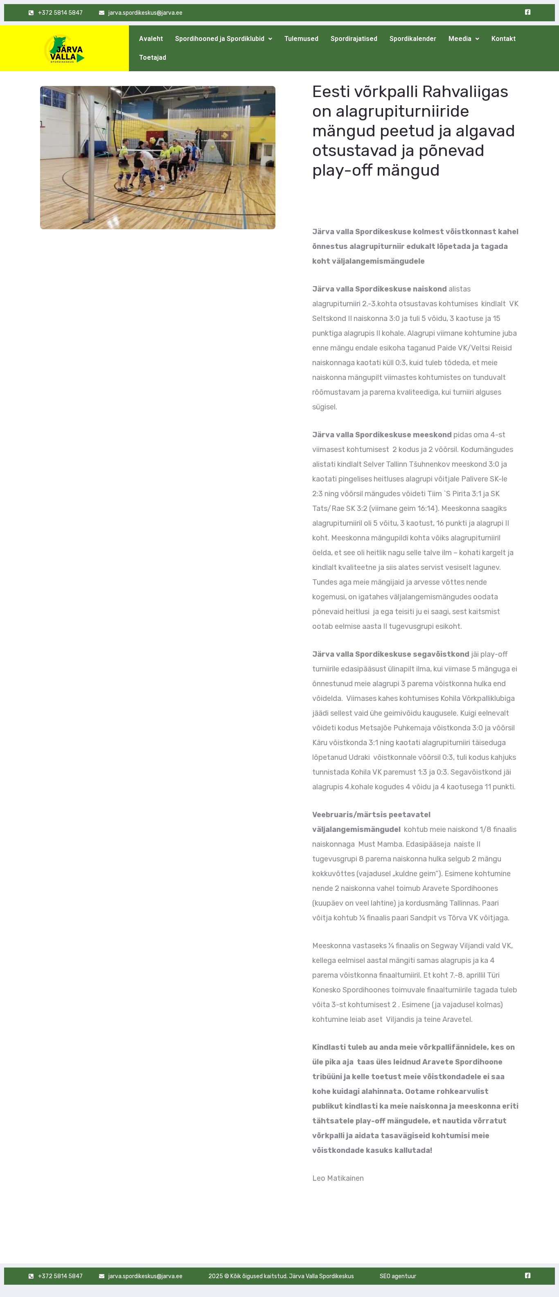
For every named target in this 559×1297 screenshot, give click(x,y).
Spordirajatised (354, 39)
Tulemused (301, 39)
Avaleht (151, 39)
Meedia (460, 39)
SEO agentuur (398, 1276)
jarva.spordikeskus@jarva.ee (145, 12)
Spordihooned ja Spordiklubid (219, 39)
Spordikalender (413, 39)
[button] (223, 38)
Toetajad (152, 57)
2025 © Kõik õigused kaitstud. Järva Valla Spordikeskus (281, 1276)
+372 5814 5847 (60, 12)
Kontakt (503, 39)
